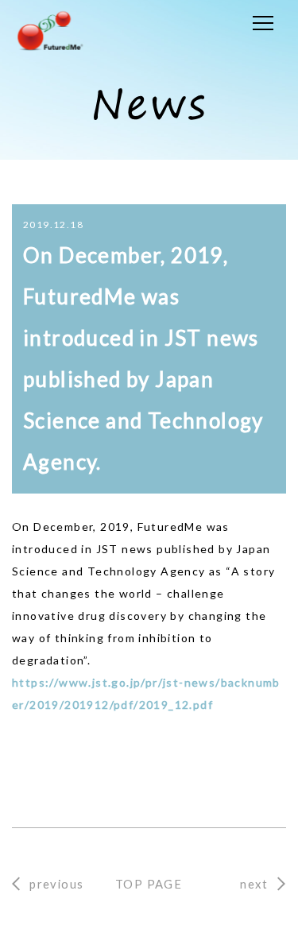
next (254, 884)
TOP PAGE (148, 884)
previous (56, 884)
